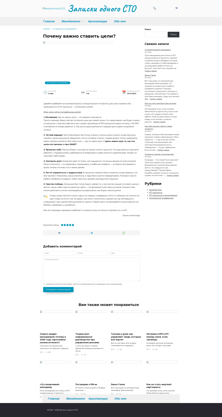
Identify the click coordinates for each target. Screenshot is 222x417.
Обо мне (120, 21)
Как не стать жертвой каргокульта (160, 103)
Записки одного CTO (102, 8)
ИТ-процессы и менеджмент (58, 83)
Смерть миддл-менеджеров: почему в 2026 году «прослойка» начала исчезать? (53, 338)
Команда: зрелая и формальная (159, 154)
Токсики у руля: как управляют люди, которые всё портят (126, 337)
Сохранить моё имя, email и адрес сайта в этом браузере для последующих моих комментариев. (84, 284)
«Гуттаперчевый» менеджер (158, 50)
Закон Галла (150, 75)
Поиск (148, 29)
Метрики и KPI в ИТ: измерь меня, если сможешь (157, 337)
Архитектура (97, 21)
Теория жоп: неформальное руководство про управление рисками (87, 338)
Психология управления (161, 198)
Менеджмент (71, 21)
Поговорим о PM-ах (86, 384)
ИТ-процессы (155, 193)
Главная (49, 21)
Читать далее (151, 71)
